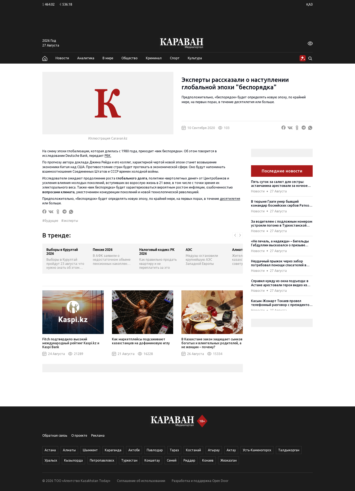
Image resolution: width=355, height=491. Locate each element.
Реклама (98, 435)
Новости (62, 58)
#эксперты (69, 220)
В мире (108, 58)
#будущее (50, 220)
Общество (129, 58)
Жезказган (228, 460)
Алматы (69, 450)
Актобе (134, 450)
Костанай (193, 450)
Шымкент (90, 450)
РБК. (108, 155)
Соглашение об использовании (141, 481)
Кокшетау (152, 460)
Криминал (154, 58)
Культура (195, 58)
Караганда (113, 450)
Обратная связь (54, 435)
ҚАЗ (309, 4)
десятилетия (230, 198)
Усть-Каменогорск (257, 450)
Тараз (174, 450)
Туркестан (129, 460)
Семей (171, 460)
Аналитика (85, 58)
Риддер (189, 460)
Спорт (175, 58)
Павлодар (155, 450)
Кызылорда (73, 460)
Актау (231, 450)
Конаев (207, 460)
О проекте (79, 435)
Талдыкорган (288, 450)
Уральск (51, 460)
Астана (50, 450)
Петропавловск (102, 460)
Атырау (214, 450)
